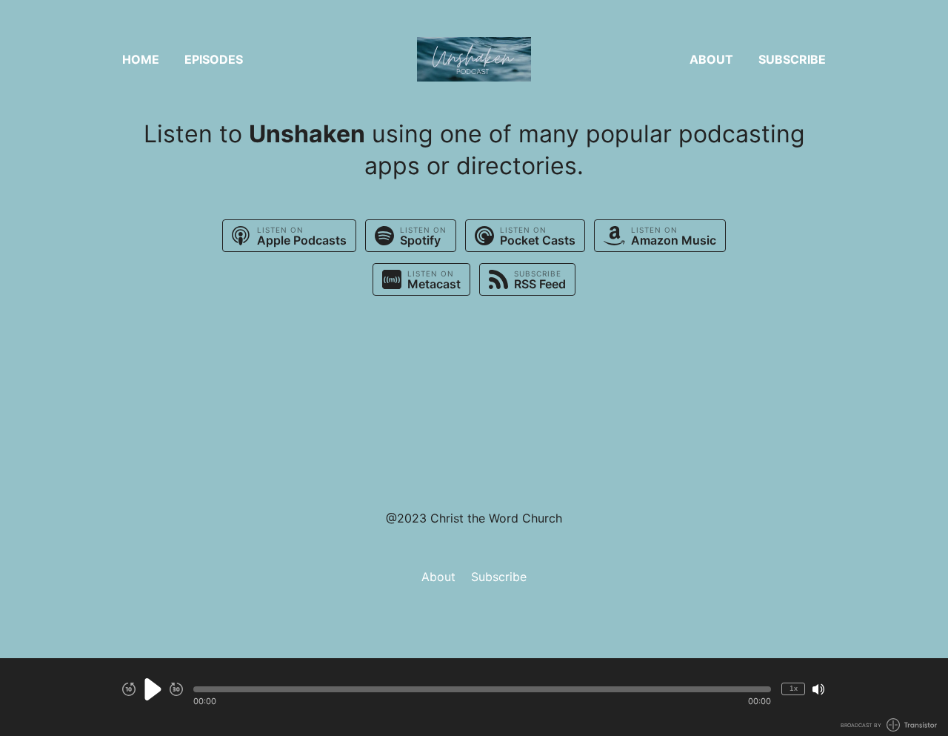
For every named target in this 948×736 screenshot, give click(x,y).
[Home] (474, 59)
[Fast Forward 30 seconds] (176, 689)
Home (140, 59)
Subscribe (792, 59)
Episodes (213, 59)
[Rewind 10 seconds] (129, 689)
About (711, 59)
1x (794, 688)
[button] (482, 689)
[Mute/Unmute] (818, 689)
